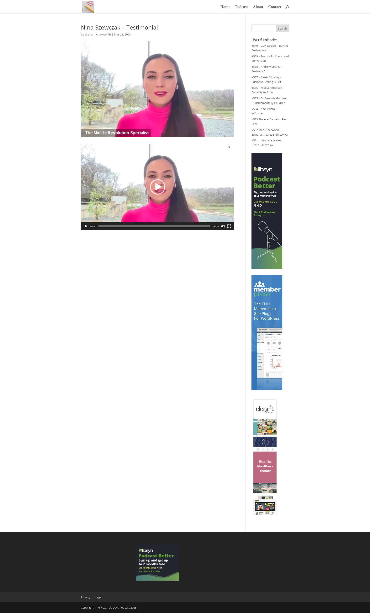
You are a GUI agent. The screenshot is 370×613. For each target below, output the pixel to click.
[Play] (86, 226)
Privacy (85, 597)
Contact (274, 7)
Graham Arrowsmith (98, 34)
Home (225, 7)
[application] (157, 187)
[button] (157, 187)
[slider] (154, 226)
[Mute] (223, 226)
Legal (98, 597)
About (258, 7)
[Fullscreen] (229, 226)
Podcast (241, 7)
